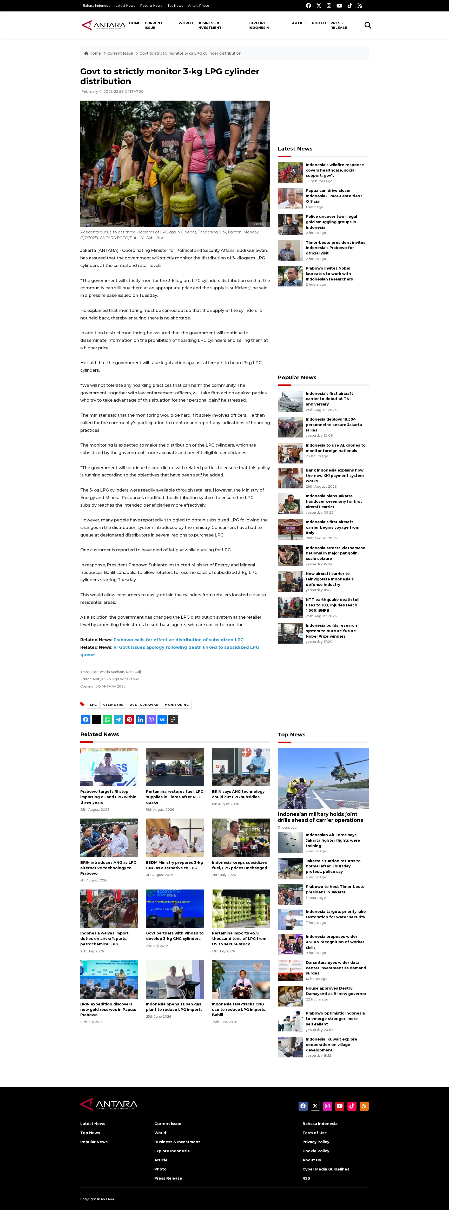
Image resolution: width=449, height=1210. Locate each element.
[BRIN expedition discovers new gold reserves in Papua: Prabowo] (109, 979)
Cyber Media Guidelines (325, 1169)
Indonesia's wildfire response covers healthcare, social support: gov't (335, 170)
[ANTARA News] (103, 25)
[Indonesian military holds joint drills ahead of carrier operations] (323, 778)
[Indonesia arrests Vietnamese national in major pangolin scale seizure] (290, 555)
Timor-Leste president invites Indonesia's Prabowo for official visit (335, 248)
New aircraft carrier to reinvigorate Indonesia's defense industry (330, 579)
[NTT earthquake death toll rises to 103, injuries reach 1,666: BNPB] (290, 607)
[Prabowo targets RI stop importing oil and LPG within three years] (109, 766)
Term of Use (314, 1132)
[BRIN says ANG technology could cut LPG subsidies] (241, 766)
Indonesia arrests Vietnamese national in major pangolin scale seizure (335, 553)
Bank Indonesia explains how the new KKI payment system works (335, 475)
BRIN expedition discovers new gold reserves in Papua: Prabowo (108, 1009)
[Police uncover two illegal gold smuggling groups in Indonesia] (290, 223)
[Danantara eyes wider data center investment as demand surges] (290, 969)
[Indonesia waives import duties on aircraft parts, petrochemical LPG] (109, 908)
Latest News (125, 6)
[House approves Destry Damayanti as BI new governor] (290, 995)
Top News (175, 6)
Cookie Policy (315, 1151)
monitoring (177, 705)
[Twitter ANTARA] (318, 5)
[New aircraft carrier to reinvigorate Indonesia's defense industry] (290, 581)
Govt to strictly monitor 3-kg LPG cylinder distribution (190, 53)
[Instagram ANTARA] (329, 5)
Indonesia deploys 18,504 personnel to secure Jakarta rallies (334, 425)
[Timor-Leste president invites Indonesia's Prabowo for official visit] (290, 249)
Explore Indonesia (259, 25)
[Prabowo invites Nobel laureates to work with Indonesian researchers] (290, 275)
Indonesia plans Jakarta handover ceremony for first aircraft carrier (334, 501)
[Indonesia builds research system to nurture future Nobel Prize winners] (290, 633)
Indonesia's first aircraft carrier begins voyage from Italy (332, 527)
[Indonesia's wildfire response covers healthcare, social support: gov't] (290, 172)
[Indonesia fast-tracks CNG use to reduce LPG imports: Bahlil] (241, 979)
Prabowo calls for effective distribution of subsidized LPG (179, 639)
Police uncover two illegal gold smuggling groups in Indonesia (331, 222)
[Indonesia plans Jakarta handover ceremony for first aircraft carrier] (290, 503)
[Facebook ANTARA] (308, 5)
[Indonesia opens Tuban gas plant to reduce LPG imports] (175, 979)
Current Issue (154, 25)
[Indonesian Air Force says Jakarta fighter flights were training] (290, 842)
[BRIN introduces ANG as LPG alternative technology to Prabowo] (109, 837)
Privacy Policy (315, 1142)
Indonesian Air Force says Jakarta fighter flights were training (333, 840)
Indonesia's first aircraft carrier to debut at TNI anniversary (329, 399)
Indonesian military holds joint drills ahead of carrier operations (320, 817)
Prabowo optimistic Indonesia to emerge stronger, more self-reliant (335, 1018)
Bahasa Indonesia (96, 6)
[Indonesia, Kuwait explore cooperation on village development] (290, 1046)
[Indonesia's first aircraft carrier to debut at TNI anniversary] (290, 400)
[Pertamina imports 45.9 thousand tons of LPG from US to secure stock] (241, 908)
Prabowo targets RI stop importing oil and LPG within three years (108, 797)
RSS (306, 1178)
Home (134, 23)
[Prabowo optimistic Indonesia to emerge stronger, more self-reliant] (290, 1020)
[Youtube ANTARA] (339, 5)
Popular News (151, 6)
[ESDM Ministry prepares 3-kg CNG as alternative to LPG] (175, 837)
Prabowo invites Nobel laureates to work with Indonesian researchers (329, 274)
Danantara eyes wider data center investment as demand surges (336, 968)
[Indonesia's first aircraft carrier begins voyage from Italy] (290, 529)
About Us (311, 1160)
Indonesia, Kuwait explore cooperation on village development (331, 1044)
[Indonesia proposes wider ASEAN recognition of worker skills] (290, 943)
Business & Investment (209, 25)
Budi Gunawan (144, 705)
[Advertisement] (323, 103)
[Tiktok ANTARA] (350, 5)
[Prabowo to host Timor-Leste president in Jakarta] (290, 894)
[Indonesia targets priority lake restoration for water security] (290, 919)
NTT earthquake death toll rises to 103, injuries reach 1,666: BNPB (332, 605)
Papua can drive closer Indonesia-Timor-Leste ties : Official (334, 196)
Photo (319, 23)
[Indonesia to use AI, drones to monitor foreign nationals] (290, 452)
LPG (93, 705)
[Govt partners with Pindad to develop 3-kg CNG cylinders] (175, 908)
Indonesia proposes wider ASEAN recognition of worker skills (335, 942)
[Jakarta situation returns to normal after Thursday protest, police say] (290, 868)
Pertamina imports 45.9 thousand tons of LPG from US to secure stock (239, 938)
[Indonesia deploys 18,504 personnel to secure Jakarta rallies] (290, 426)
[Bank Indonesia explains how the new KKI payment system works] (290, 477)
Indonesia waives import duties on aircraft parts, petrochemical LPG (104, 938)
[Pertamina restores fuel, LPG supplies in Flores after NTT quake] (175, 766)
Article (300, 23)
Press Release (339, 25)
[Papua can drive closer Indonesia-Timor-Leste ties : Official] (290, 198)
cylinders (113, 705)
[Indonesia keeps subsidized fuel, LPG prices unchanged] (241, 837)
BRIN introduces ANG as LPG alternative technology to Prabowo (108, 868)
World (186, 23)
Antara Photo (198, 6)
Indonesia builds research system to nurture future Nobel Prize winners (331, 631)
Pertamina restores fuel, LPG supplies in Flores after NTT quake (174, 797)
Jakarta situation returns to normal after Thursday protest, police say (333, 866)
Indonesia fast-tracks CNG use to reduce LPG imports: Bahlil (239, 1009)
